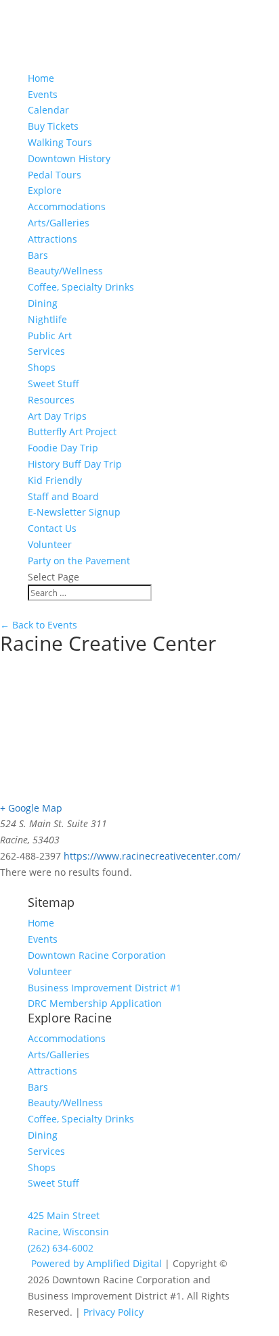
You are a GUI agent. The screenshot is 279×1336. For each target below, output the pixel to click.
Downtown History (69, 158)
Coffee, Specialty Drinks (81, 286)
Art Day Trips (57, 416)
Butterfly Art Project (72, 431)
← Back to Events (38, 624)
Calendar (48, 109)
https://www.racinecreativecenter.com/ (152, 855)
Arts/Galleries (58, 222)
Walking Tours (60, 142)
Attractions (52, 238)
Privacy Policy (113, 1312)
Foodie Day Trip (63, 447)
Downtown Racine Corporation (97, 955)
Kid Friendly (55, 480)
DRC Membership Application (95, 1003)
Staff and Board (63, 496)
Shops (42, 367)
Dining (43, 303)
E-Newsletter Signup (74, 511)
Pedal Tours (54, 174)
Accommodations (67, 206)
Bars (38, 255)
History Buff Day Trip (75, 463)
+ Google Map (31, 807)
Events (43, 939)
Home (41, 78)
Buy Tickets (53, 126)
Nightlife (47, 319)
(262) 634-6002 (60, 1247)
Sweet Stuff (53, 383)
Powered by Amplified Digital (96, 1263)
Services (46, 351)
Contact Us (52, 528)
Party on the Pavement (79, 560)
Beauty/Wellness (65, 270)
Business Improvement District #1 (104, 987)
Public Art (50, 335)
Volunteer (50, 544)
